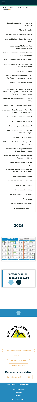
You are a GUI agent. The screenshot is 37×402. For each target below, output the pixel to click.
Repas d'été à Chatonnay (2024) (19, 117)
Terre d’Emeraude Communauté (18, 350)
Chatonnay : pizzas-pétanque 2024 (18, 105)
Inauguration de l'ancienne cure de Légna (18, 164)
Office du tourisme (18, 360)
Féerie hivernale (25, 30)
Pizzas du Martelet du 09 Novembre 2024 (17, 40)
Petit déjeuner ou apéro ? (22, 208)
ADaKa (23, 400)
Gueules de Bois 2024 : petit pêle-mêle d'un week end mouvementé (18, 77)
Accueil (4, 7)
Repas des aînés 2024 (23, 190)
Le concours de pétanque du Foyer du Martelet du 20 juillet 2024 (17, 111)
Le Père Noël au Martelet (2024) (19, 35)
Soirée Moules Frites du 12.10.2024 (18, 60)
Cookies (19, 392)
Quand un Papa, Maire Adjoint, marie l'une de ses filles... (17, 157)
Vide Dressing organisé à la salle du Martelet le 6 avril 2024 (18, 170)
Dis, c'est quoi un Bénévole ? (20, 126)
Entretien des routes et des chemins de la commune (17, 54)
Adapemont (18, 355)
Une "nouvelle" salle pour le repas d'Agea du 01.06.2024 (18, 150)
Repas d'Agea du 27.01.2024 (21, 194)
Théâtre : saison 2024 (23, 185)
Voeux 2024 (27, 199)
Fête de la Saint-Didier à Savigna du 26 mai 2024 (17, 143)
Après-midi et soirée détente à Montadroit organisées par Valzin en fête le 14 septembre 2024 (17, 91)
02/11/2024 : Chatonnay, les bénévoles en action (20, 47)
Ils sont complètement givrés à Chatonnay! (19, 24)
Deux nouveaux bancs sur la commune (21, 84)
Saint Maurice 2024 (24, 71)
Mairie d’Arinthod (18, 365)
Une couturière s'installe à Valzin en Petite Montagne (17, 65)
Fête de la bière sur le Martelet (19, 181)
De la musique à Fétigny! (22, 121)
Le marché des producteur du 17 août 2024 (17, 100)
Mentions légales (18, 389)
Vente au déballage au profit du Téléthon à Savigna (19, 132)
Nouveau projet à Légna (22, 176)
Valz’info (12, 7)
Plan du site (19, 395)
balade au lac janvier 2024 (21, 203)
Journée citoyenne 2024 (22, 137)
